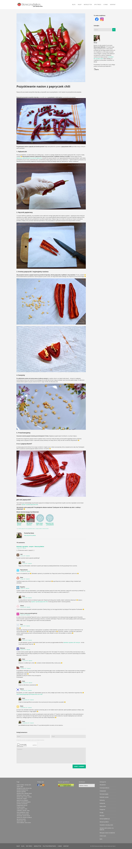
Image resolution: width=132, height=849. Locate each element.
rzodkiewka (19, 810)
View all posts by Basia (30, 535)
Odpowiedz (24, 548)
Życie (101, 839)
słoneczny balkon (25, 814)
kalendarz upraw (28, 793)
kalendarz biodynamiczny (22, 790)
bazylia (18, 784)
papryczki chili (24, 528)
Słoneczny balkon (104, 822)
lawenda (18, 796)
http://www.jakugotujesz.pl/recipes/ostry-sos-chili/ (29, 694)
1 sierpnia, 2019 (19, 548)
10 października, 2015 (24, 707)
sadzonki (24, 810)
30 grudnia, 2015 (23, 649)
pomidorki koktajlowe (26, 802)
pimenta (18, 802)
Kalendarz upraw (104, 797)
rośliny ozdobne (20, 808)
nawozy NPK (19, 798)
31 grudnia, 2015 (25, 660)
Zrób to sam (103, 836)
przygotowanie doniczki (22, 805)
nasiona (19, 528)
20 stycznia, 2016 (23, 607)
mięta (22, 796)
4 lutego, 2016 (22, 588)
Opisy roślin (103, 806)
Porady (101, 812)
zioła (25, 821)
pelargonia (25, 800)
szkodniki (19, 814)
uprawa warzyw (26, 815)
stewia (27, 812)
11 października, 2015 (24, 690)
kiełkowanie (19, 795)
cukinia (18, 786)
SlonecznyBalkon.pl (21, 812)
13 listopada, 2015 (23, 668)
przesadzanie (24, 803)
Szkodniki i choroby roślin (106, 825)
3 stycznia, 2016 (23, 625)
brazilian (22, 784)
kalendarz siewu (20, 793)
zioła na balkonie (20, 822)
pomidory (19, 803)
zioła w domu (28, 822)
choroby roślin (28, 784)
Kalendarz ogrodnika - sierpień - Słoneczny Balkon (30, 546)
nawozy (29, 796)
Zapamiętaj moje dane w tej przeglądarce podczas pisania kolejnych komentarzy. (31, 740)
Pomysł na (102, 809)
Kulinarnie (102, 803)
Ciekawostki (103, 791)
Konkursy (102, 800)
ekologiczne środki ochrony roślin (24, 788)
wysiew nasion (20, 821)
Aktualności (103, 784)
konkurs (24, 795)
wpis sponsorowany (21, 819)
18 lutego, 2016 (23, 578)
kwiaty (28, 795)
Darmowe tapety (104, 794)
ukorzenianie (19, 815)
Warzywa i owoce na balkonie (107, 833)
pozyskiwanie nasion (31, 528)
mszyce (26, 796)
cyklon (21, 786)
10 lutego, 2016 (25, 597)
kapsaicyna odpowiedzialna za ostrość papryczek (29, 158)
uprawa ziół (19, 817)
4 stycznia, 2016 (23, 614)
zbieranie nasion (45, 528)
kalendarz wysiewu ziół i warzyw (71, 642)
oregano (25, 798)
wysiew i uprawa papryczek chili (30, 504)
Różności (102, 815)
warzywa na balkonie (27, 817)
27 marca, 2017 (25, 563)
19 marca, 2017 (23, 555)
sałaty (28, 810)
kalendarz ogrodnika (21, 791)
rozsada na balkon (38, 528)
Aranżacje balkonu (104, 788)
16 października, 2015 (26, 699)
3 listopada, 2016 (23, 571)
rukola (25, 808)
